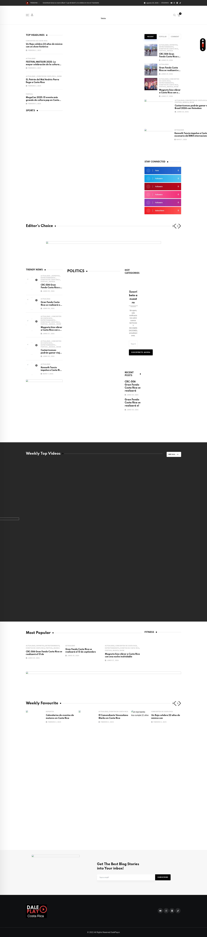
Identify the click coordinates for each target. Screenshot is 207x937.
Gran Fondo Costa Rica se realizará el (133, 403)
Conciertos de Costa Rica (36, 41)
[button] (174, 226)
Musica (170, 51)
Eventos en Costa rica (46, 76)
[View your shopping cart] (179, 15)
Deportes (173, 45)
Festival (29, 94)
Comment (175, 37)
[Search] (174, 15)
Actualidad (30, 58)
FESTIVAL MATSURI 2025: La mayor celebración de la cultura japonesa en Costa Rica (42, 64)
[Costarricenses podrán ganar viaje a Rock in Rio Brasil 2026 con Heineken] (158, 113)
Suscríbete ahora (140, 352)
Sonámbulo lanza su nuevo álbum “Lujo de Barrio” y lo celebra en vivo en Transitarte (71, 3)
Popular (163, 37)
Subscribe (163, 877)
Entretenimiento (166, 47)
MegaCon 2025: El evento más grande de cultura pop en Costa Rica (42, 100)
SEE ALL (171, 454)
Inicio (103, 18)
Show (59, 76)
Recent (150, 37)
